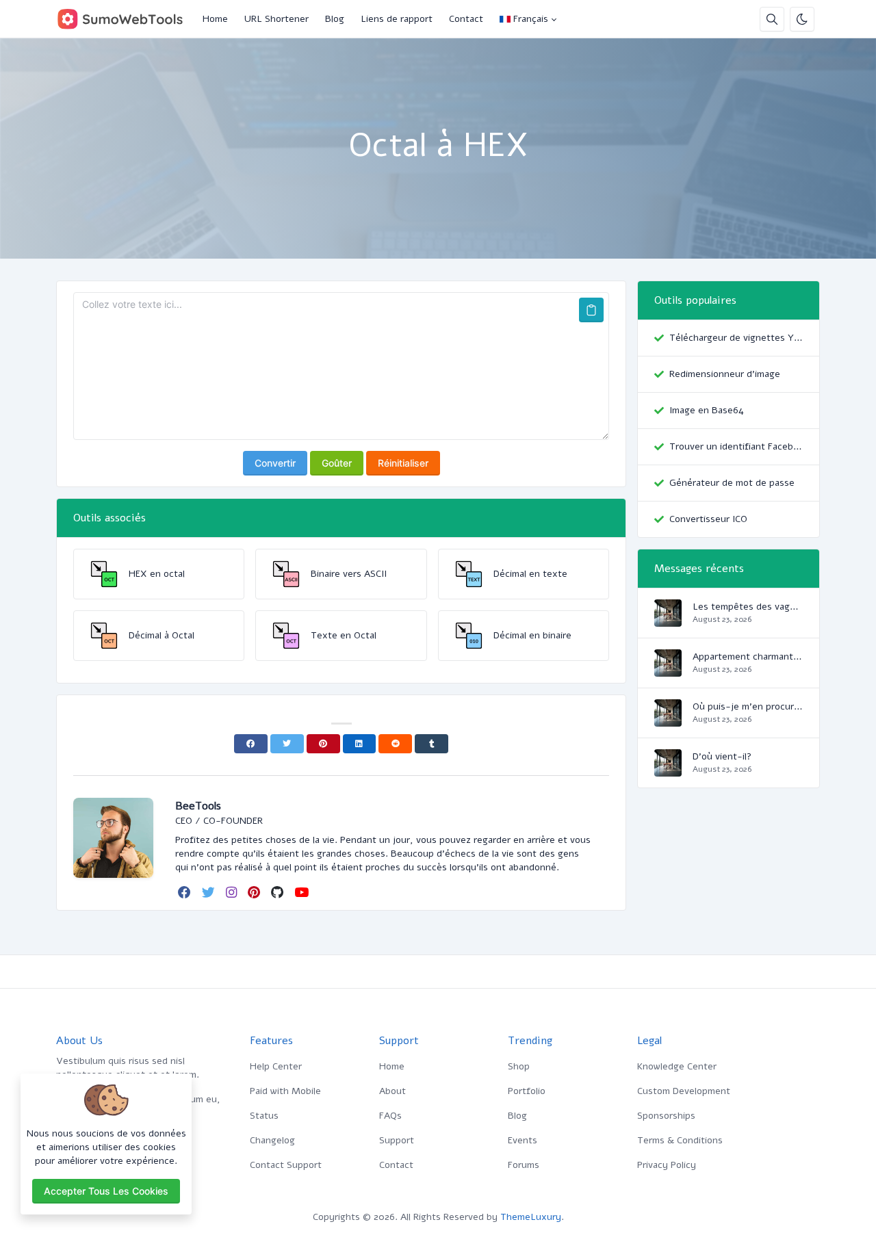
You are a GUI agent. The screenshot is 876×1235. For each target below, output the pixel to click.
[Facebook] (251, 743)
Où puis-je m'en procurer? (748, 706)
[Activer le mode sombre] (802, 19)
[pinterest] (255, 892)
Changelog (272, 1140)
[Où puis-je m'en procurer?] (668, 719)
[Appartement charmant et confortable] (668, 669)
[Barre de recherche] (772, 19)
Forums (523, 1164)
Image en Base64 (706, 410)
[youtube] (303, 892)
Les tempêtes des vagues (748, 606)
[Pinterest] (323, 743)
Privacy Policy (666, 1164)
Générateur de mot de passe (732, 482)
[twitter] (209, 892)
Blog (334, 18)
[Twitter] (287, 743)
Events (522, 1140)
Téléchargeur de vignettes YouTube (736, 337)
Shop (519, 1066)
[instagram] (232, 892)
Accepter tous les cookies (106, 1191)
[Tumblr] (431, 743)
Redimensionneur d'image (724, 373)
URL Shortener (276, 18)
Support (396, 1140)
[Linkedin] (359, 743)
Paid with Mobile (285, 1090)
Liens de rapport (397, 18)
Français (530, 18)
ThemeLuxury (530, 1216)
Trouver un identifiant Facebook (736, 446)
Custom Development (683, 1090)
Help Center (276, 1066)
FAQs (390, 1115)
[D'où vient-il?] (668, 769)
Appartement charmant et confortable (748, 656)
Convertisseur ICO (708, 518)
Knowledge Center (677, 1066)
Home (215, 18)
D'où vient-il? (722, 756)
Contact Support (286, 1164)
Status (264, 1115)
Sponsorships (666, 1115)
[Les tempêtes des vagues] (668, 619)
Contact (466, 18)
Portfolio (526, 1090)
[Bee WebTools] (125, 19)
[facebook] (185, 892)
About (392, 1090)
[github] (278, 892)
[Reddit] (395, 743)
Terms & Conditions (680, 1140)
